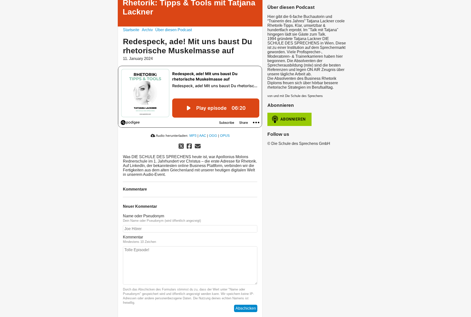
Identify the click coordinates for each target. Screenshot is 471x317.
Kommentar (133, 237)
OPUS (225, 136)
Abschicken (246, 308)
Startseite (131, 30)
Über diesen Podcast (173, 30)
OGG (213, 136)
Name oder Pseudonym (143, 216)
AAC (202, 136)
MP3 (192, 136)
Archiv (147, 30)
